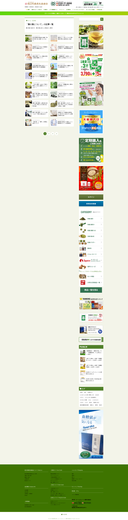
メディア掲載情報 (75, 494)
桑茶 (28, 9)
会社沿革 (26, 491)
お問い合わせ (94, 7)
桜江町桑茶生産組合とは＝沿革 (31, 473)
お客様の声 (27, 478)
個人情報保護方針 (28, 506)
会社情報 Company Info (30, 486)
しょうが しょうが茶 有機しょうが (87, 394)
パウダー (81, 402)
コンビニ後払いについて (55, 504)
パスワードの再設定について (56, 478)
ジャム (89, 399)
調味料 (69, 9)
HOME (65, 514)
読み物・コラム (75, 491)
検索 (101, 19)
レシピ (86, 402)
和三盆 (90, 402)
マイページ (100, 7)
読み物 (100, 9)
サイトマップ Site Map (77, 486)
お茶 (85, 392)
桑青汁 (46, 9)
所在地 (26, 495)
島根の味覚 (74, 480)
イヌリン (81, 397)
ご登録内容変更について (55, 477)
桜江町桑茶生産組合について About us (33, 470)
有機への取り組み (28, 475)
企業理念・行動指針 (28, 493)
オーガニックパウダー (79, 9)
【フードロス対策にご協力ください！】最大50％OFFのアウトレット (64, 13)
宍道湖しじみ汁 (96, 402)
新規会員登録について (55, 473)
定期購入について (54, 490)
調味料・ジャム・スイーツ (77, 478)
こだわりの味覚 (90, 9)
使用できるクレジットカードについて (58, 502)
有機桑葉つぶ (54, 9)
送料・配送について (54, 491)
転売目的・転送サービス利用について (58, 495)
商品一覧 (87, 7)
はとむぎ (97, 394)
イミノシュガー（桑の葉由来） (90, 397)
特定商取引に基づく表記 (29, 504)
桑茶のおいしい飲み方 (37, 9)
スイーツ (62, 9)
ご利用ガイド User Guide (56, 470)
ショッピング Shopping (77, 470)
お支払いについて (54, 501)
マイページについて (54, 475)
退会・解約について (54, 482)
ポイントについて (54, 480)
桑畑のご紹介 (27, 477)
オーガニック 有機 (83, 399)
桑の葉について (28, 480)
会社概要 (26, 490)
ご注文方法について (54, 488)
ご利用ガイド (80, 7)
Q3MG (81, 392)
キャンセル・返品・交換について (57, 493)
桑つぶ (73, 477)
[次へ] (56, 133)
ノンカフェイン (95, 399)
